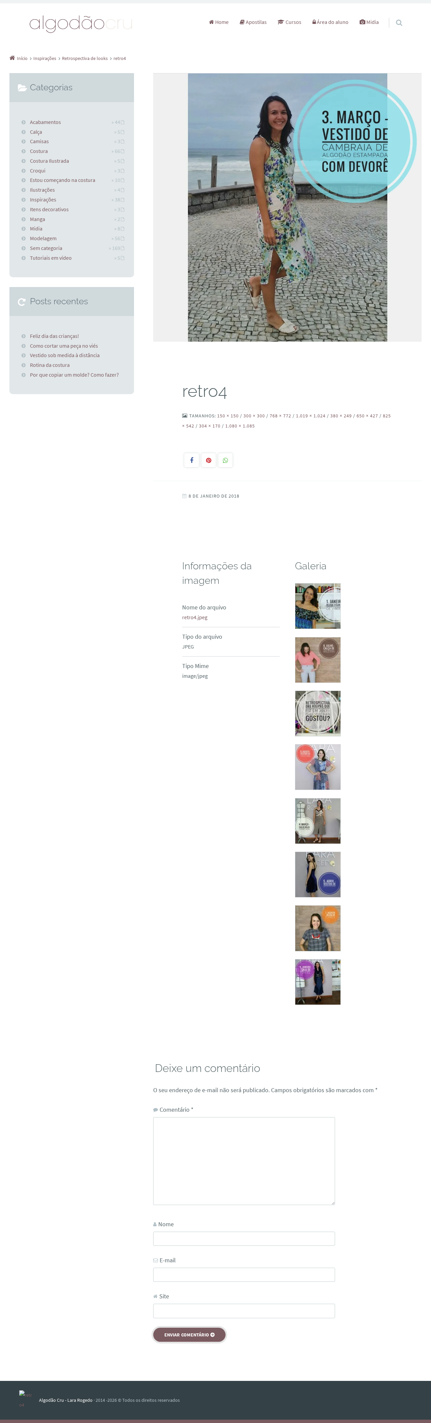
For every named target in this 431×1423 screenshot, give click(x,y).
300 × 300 (254, 416)
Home (221, 22)
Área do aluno (332, 22)
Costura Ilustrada (49, 160)
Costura (39, 151)
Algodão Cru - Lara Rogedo (66, 1400)
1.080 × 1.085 (240, 426)
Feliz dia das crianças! (54, 336)
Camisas (39, 141)
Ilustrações (42, 189)
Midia (372, 22)
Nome (166, 1224)
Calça (36, 131)
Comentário (177, 1109)
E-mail (168, 1260)
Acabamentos (45, 122)
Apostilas (256, 22)
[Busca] (393, 16)
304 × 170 (210, 426)
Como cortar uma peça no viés (64, 345)
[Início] (29, 1400)
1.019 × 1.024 (311, 416)
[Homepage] (81, 23)
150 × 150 (228, 416)
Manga (37, 219)
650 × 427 (367, 416)
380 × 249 (341, 416)
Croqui (37, 170)
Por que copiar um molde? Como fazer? (74, 374)
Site (164, 1296)
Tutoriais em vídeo (51, 257)
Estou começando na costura (62, 180)
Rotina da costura (50, 364)
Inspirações (43, 199)
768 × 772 (280, 416)
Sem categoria (46, 248)
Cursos (293, 22)
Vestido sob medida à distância (65, 355)
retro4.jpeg (194, 617)
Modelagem (43, 238)
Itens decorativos (49, 209)
